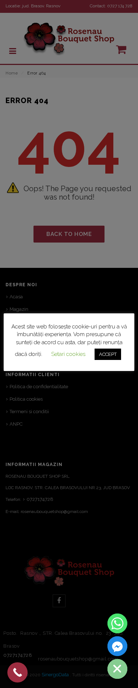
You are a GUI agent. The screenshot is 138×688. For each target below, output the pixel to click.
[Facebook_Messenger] (117, 646)
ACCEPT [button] (108, 354)
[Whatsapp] (117, 623)
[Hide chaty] (117, 669)
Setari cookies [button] (68, 354)
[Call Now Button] (17, 672)
